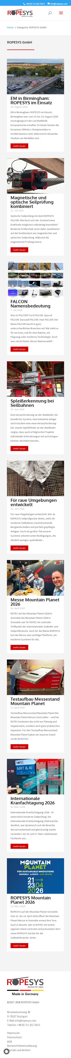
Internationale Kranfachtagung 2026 (33, 800)
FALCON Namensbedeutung (30, 304)
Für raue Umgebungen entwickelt (34, 502)
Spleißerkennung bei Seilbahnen (32, 403)
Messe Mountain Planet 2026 (35, 602)
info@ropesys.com (25, 1020)
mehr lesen (19, 146)
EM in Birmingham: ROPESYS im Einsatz (31, 100)
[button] (6, 1051)
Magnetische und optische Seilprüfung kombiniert (32, 202)
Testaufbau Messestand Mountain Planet (35, 701)
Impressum (13, 1033)
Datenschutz (14, 1037)
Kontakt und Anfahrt (19, 1050)
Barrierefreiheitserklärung (22, 1045)
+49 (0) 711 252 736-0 (28, 1025)
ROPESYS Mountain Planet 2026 (31, 900)
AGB (9, 1041)
